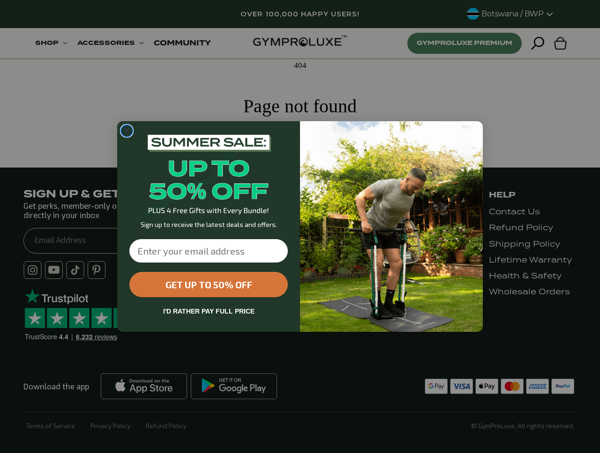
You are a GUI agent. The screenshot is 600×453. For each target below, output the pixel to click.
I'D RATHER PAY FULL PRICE (209, 311)
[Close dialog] (127, 131)
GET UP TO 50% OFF (208, 284)
